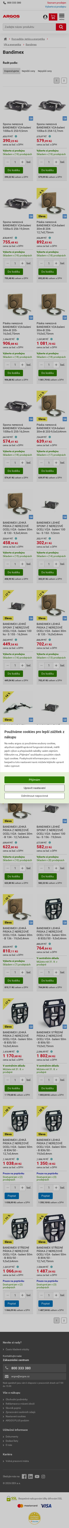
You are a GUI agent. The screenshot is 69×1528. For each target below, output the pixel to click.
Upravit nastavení (34, 788)
